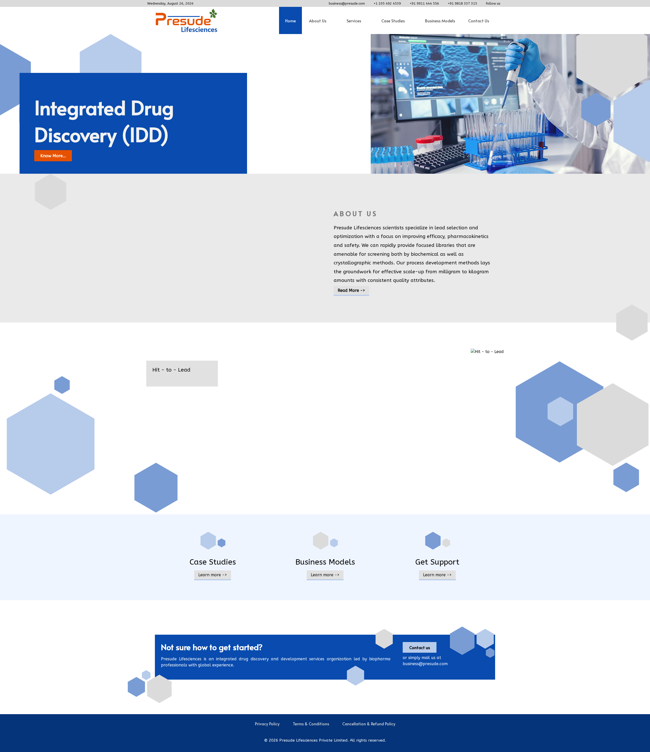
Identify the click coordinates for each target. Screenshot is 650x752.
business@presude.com (347, 3)
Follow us (493, 3)
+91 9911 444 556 (424, 3)
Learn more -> (212, 574)
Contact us (419, 647)
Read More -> (351, 290)
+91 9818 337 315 (462, 3)
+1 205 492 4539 (387, 3)
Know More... (53, 155)
